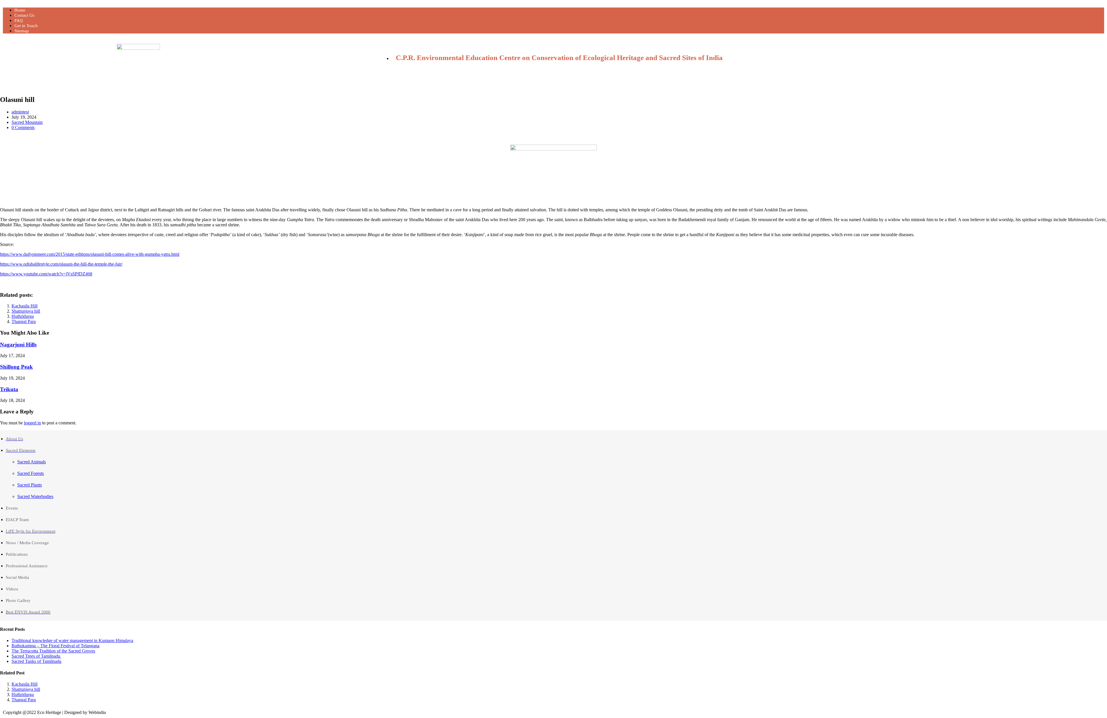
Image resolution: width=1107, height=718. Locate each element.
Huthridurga (23, 316)
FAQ (18, 20)
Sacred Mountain (27, 122)
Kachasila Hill (24, 305)
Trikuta (9, 389)
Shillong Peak (16, 367)
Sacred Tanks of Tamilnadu (36, 661)
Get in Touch (26, 25)
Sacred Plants (29, 484)
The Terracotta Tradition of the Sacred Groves (53, 650)
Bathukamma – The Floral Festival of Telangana (55, 645)
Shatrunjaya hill (26, 311)
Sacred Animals (31, 461)
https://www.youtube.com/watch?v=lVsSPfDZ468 (46, 273)
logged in (32, 422)
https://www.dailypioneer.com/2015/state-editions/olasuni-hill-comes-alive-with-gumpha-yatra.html (89, 254)
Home (19, 10)
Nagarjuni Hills (18, 345)
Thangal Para (24, 321)
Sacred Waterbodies (35, 496)
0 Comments (23, 127)
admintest (20, 111)
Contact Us (24, 15)
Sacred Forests (30, 473)
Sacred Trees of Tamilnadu (36, 656)
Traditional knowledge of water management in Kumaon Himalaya (72, 640)
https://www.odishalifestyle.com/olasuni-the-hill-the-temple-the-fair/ (61, 264)
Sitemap (21, 31)
